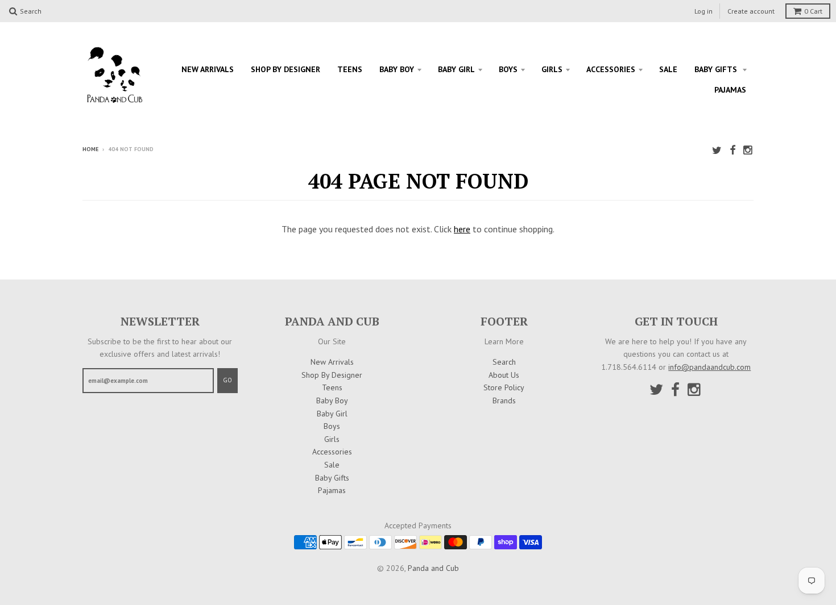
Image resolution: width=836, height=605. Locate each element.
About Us (504, 375)
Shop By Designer (285, 69)
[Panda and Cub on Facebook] (732, 150)
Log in (703, 11)
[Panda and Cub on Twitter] (717, 150)
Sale (668, 69)
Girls (551, 69)
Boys (508, 69)
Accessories (610, 69)
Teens (349, 69)
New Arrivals (207, 69)
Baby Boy (396, 69)
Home (90, 149)
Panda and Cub (433, 568)
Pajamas (730, 90)
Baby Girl (456, 69)
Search (504, 362)
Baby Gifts (716, 69)
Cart (813, 11)
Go (227, 380)
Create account (751, 11)
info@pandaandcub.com (709, 367)
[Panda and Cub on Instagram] (748, 150)
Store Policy (503, 387)
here (462, 229)
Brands (504, 400)
